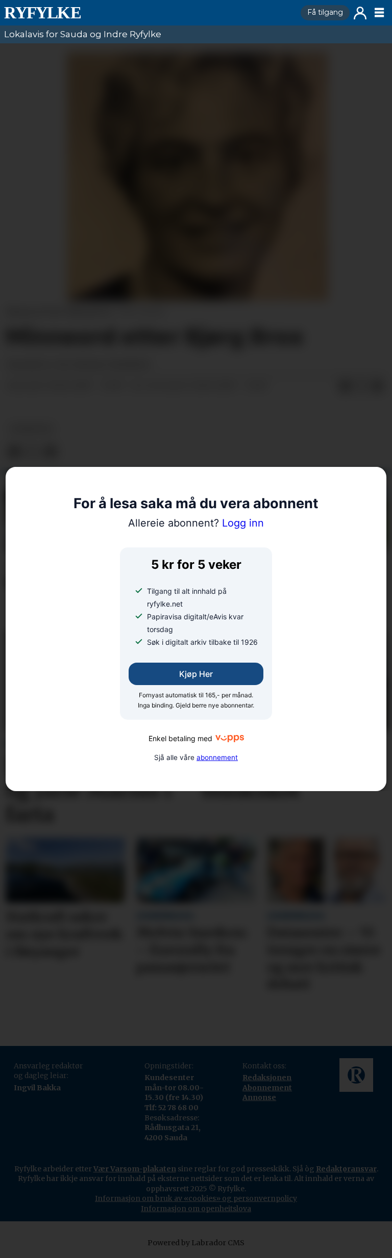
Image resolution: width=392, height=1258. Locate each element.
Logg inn (360, 13)
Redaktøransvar (346, 1168)
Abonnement (267, 1087)
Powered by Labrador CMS (196, 1242)
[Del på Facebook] (345, 386)
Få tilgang (325, 12)
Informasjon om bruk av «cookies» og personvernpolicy (196, 1198)
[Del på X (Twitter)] (361, 386)
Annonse (259, 1097)
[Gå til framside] (148, 13)
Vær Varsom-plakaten (134, 1168)
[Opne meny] (379, 12)
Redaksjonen (266, 1077)
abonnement (217, 757)
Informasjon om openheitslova (196, 1208)
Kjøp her (196, 674)
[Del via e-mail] (377, 386)
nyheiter (31, 429)
